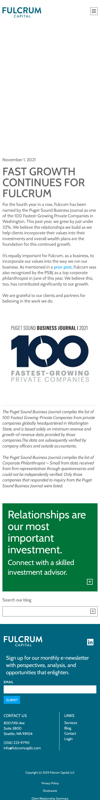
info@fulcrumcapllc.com (22, 748)
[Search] (92, 611)
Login (68, 739)
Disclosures (50, 790)
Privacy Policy (50, 783)
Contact (70, 733)
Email (8, 682)
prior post (63, 267)
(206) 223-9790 (16, 743)
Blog (67, 728)
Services (70, 723)
